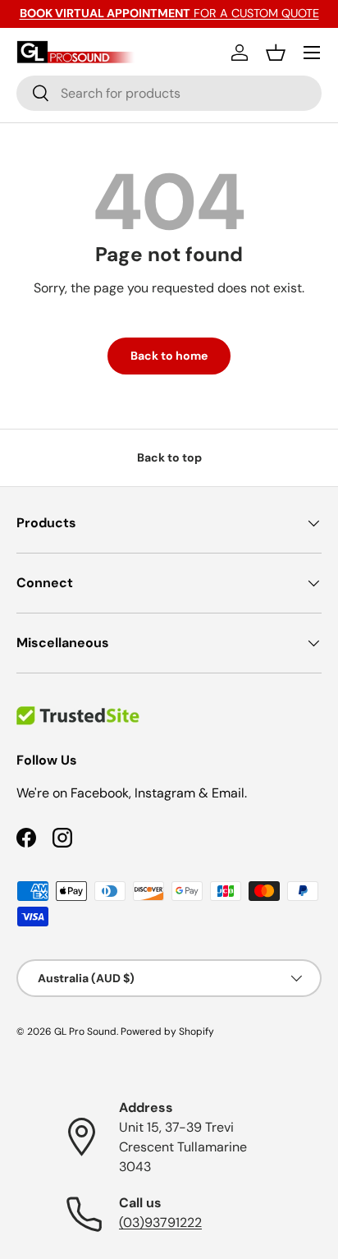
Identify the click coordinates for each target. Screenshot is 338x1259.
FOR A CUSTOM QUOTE (169, 13)
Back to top (169, 457)
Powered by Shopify (167, 1031)
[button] (276, 52)
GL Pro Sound (85, 1031)
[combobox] (169, 93)
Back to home (169, 355)
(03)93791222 (160, 1222)
